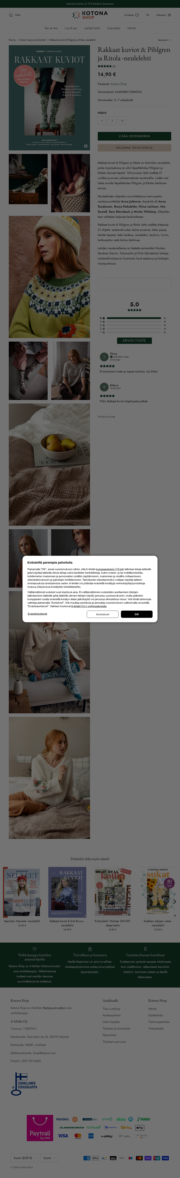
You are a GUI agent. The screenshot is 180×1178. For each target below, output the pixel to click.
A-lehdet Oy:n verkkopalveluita (88, 606)
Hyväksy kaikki (137, 614)
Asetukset (102, 614)
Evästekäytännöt (37, 613)
